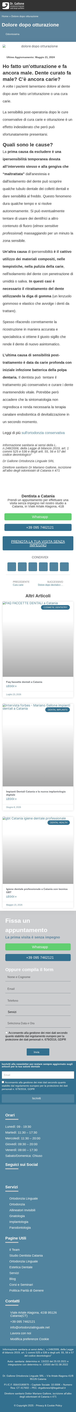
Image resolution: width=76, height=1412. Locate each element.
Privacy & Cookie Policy (49, 1405)
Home (5, 16)
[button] (11, 566)
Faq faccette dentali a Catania (24, 681)
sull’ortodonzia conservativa (43, 433)
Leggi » (11, 686)
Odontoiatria (12, 34)
